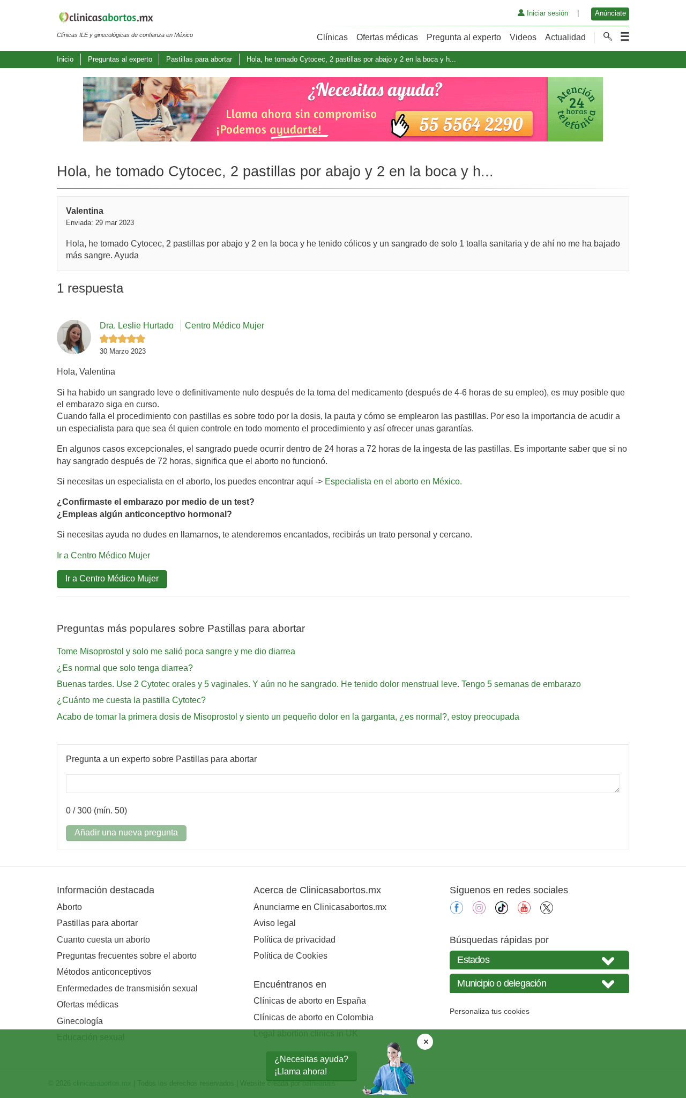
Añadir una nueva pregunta (126, 832)
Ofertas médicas (387, 37)
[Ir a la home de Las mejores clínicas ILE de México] (125, 19)
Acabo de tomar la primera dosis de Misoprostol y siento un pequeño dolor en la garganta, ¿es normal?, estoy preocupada (288, 716)
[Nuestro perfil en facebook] (457, 911)
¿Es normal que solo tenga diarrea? (125, 668)
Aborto (69, 907)
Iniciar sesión (546, 13)
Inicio (65, 59)
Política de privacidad (294, 939)
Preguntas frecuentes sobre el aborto (127, 955)
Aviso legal (274, 923)
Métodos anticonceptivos (104, 971)
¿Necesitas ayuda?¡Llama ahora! (311, 1065)
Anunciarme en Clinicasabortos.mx (319, 907)
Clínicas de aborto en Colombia (313, 1017)
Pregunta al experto (464, 37)
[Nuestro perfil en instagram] (479, 911)
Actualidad (565, 37)
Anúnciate (610, 13)
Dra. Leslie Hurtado (137, 325)
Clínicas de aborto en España (309, 1000)
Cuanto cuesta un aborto (103, 939)
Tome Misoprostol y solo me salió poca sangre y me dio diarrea (176, 651)
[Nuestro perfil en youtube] (524, 911)
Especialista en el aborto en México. (393, 481)
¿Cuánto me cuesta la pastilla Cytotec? (131, 700)
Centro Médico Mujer (224, 325)
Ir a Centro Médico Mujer (103, 555)
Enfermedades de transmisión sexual (127, 988)
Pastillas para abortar (199, 59)
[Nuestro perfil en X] (547, 911)
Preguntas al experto (120, 59)
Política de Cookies (290, 955)
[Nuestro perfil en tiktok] (502, 911)
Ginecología (80, 1021)
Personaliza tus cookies (490, 1011)
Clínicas (332, 37)
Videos (523, 37)
